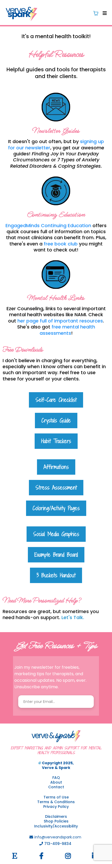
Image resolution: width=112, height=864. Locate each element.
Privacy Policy (56, 806)
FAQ (56, 777)
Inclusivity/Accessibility (56, 826)
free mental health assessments (67, 330)
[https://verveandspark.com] (21, 13)
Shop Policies (56, 821)
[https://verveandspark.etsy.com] (16, 856)
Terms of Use (56, 797)
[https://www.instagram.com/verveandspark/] (69, 856)
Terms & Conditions (56, 801)
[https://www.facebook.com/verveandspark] (42, 856)
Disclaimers (56, 816)
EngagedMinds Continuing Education (48, 225)
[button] (104, 13)
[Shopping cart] (95, 13)
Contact (56, 787)
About (56, 782)
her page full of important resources (60, 321)
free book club (61, 243)
